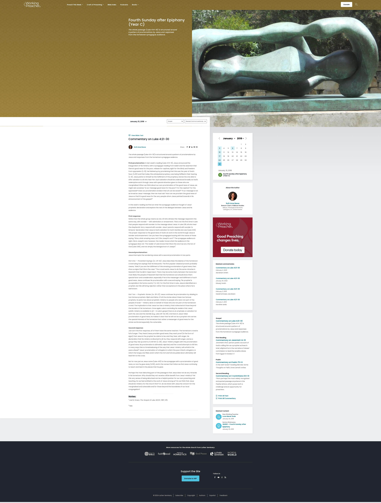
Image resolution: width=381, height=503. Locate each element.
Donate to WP (190, 478)
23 (246, 156)
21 (237, 156)
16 (245, 152)
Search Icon (356, 4)
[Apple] (222, 477)
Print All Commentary (227, 398)
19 (228, 156)
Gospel (170, 121)
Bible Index (112, 5)
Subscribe (179, 495)
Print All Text (223, 396)
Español (212, 495)
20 (233, 156)
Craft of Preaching (94, 5)
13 (232, 152)
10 (219, 152)
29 (241, 160)
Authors (202, 495)
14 (237, 152)
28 (237, 160)
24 (220, 160)
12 (228, 152)
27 (233, 160)
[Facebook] (215, 477)
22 (241, 156)
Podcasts (124, 5)
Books (134, 5)
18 (224, 156)
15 (241, 152)
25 (224, 160)
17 (219, 156)
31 (219, 164)
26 (228, 160)
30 (246, 160)
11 (224, 152)
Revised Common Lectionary (194, 121)
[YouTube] (218, 477)
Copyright (191, 495)
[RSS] (225, 477)
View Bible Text (137, 135)
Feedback (223, 495)
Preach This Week (74, 5)
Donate (346, 4)
